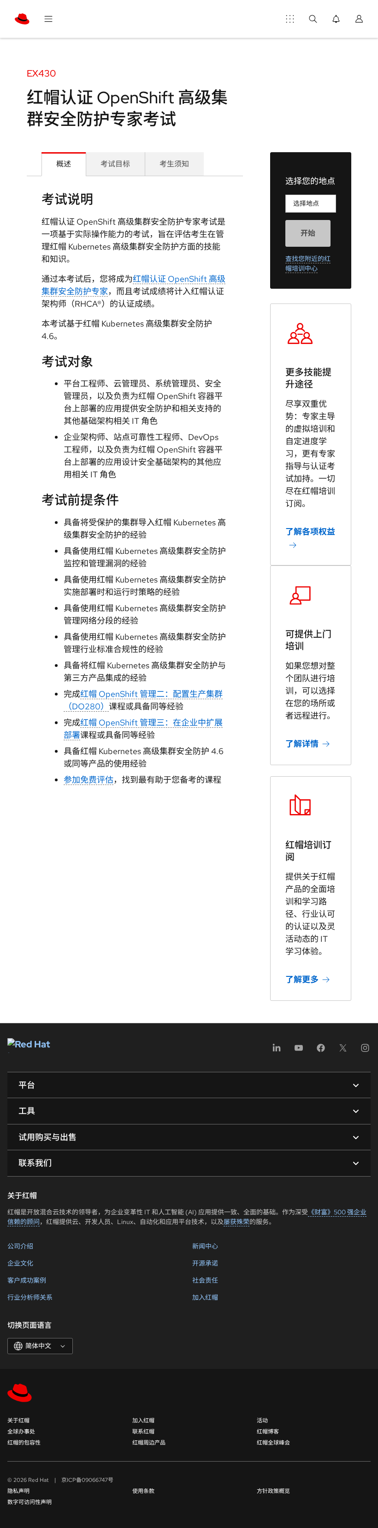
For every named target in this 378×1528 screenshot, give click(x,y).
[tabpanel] (135, 492)
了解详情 (302, 743)
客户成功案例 (26, 1280)
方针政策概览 (273, 1491)
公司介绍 (20, 1246)
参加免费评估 (88, 779)
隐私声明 (18, 1491)
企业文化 (20, 1263)
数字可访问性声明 (29, 1502)
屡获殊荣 (236, 1222)
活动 (262, 1420)
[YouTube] (298, 1051)
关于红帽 (18, 1420)
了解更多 (302, 979)
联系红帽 (143, 1431)
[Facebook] (320, 1051)
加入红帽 (205, 1297)
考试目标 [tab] (115, 164)
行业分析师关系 (30, 1297)
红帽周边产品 (148, 1442)
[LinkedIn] (276, 1051)
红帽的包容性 (24, 1442)
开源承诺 (205, 1263)
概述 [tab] (63, 164)
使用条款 (143, 1491)
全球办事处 (21, 1431)
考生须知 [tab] (174, 164)
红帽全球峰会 (273, 1442)
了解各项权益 (310, 531)
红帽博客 (268, 1431)
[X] (342, 1051)
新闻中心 (205, 1246)
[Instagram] (365, 1051)
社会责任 (205, 1280)
